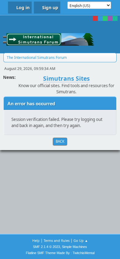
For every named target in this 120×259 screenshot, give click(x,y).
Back (60, 141)
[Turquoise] (115, 18)
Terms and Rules (57, 240)
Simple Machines (74, 247)
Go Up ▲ (81, 240)
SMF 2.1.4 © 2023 (46, 247)
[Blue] (100, 18)
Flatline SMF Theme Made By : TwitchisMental (60, 253)
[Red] (95, 18)
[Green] (105, 18)
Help (36, 240)
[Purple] (110, 18)
